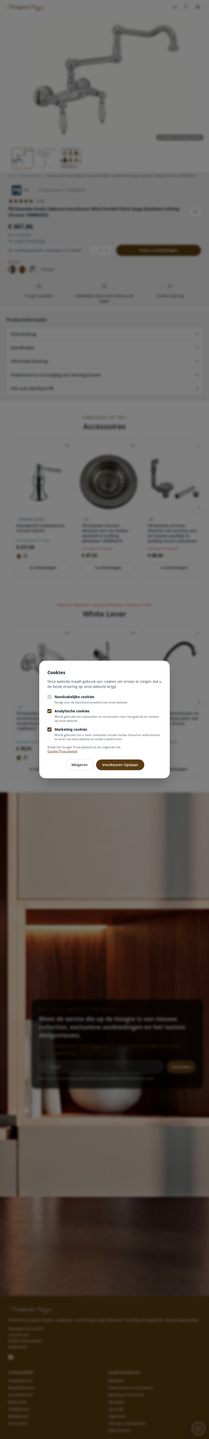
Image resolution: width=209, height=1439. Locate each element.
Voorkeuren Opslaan (120, 764)
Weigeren (79, 764)
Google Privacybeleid (62, 751)
